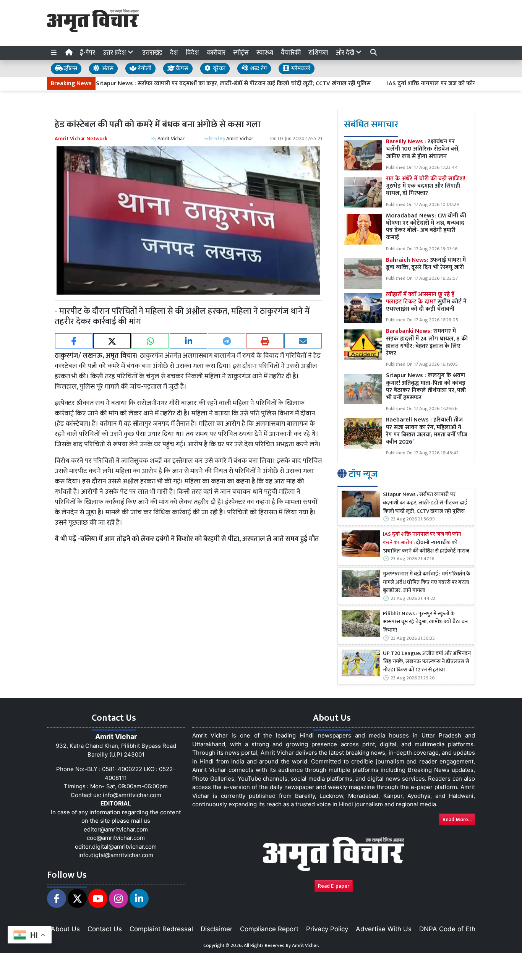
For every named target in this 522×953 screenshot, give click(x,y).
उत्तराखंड (152, 52)
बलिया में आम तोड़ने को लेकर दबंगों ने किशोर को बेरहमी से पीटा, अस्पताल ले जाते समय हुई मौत (199, 539)
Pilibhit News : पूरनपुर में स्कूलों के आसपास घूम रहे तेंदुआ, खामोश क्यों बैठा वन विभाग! (425, 622)
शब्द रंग (257, 68)
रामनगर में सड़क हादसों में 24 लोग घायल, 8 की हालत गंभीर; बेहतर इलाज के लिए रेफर (427, 342)
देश (174, 52)
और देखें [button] (346, 52)
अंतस (106, 68)
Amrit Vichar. (305, 945)
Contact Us (105, 929)
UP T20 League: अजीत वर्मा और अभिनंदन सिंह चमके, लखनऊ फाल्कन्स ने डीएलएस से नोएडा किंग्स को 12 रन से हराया (427, 662)
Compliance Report (269, 929)
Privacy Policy (327, 929)
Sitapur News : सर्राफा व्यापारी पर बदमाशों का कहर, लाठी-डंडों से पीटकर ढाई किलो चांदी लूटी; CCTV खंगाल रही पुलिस (207, 83)
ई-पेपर (87, 52)
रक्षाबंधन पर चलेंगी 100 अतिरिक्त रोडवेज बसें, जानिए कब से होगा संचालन (422, 149)
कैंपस (181, 68)
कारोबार (216, 52)
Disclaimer (216, 929)
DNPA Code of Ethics (451, 929)
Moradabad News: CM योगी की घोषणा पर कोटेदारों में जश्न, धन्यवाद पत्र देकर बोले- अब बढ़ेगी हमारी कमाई (426, 227)
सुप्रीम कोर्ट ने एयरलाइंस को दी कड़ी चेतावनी (426, 301)
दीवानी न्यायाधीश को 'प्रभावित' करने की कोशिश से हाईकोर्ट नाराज (426, 543)
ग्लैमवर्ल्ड (300, 68)
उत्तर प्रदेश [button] (115, 52)
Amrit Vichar (171, 138)
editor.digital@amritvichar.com (116, 846)
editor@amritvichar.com (116, 829)
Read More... (457, 819)
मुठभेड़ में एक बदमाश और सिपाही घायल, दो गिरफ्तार (425, 186)
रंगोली (143, 68)
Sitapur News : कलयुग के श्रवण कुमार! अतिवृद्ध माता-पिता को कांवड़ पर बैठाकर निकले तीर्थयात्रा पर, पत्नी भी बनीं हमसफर (426, 387)
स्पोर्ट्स (241, 52)
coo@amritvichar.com (116, 837)
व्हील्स (69, 68)
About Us (65, 929)
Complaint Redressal (161, 929)
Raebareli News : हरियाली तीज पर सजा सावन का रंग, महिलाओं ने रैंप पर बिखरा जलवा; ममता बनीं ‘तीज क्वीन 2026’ (426, 431)
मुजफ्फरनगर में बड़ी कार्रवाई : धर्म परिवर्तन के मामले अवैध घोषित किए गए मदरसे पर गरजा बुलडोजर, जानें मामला (426, 583)
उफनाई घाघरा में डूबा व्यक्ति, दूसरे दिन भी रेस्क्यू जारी (426, 263)
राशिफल (318, 52)
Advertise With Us (384, 929)
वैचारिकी (291, 52)
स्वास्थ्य (264, 52)
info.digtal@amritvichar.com (115, 855)
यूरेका (218, 68)
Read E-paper (333, 886)
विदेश (192, 52)
